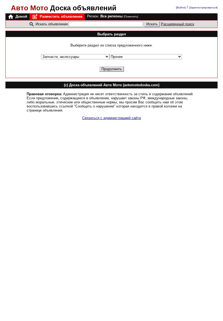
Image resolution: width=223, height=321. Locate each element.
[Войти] (181, 7)
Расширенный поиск (177, 24)
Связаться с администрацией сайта (111, 118)
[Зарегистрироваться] (203, 7)
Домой (20, 16)
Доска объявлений (63, 8)
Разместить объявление (60, 16)
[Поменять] (131, 16)
